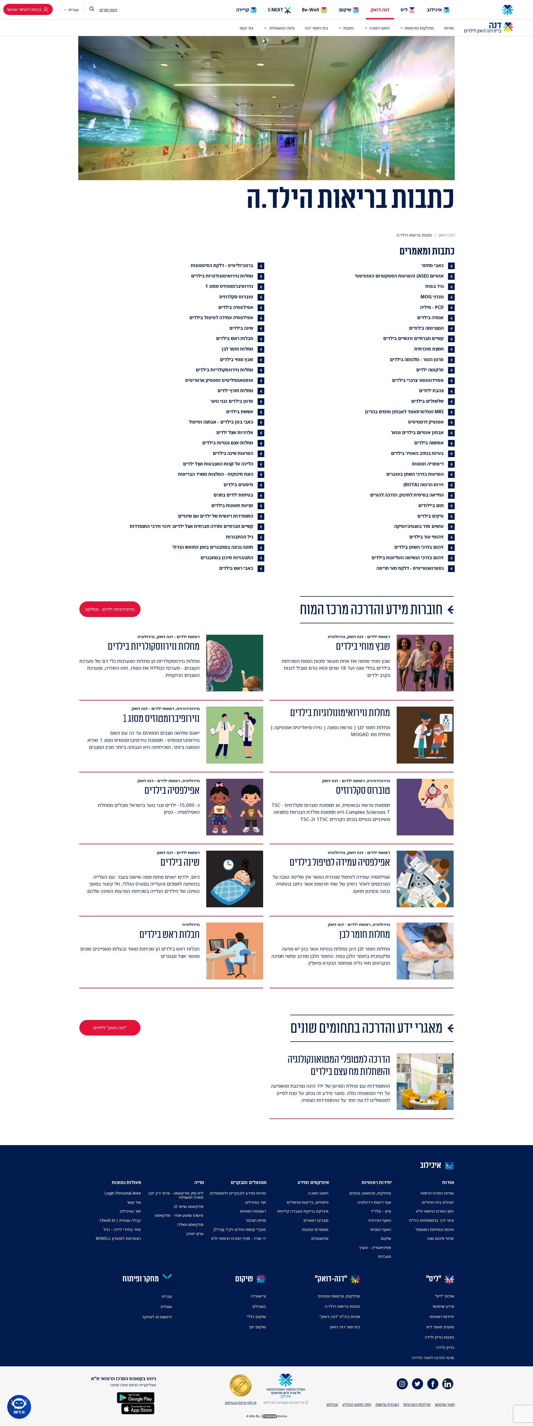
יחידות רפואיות (442, 1316)
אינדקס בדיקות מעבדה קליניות (302, 1211)
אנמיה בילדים (430, 317)
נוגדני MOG (432, 297)
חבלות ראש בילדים (234, 338)
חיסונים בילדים (238, 485)
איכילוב (435, 10)
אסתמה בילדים (429, 443)
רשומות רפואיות (253, 1211)
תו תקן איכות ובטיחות (241, 1402)
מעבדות (384, 1256)
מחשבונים (319, 1238)
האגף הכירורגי (379, 1220)
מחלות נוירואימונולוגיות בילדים (222, 276)
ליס (405, 10)
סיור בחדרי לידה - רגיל (122, 1229)
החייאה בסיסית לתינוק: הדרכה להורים (407, 495)
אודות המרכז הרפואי (437, 1193)
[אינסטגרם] (402, 1383)
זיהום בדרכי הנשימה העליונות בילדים (407, 558)
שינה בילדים (241, 328)
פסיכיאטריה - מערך (375, 1247)
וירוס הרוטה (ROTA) (423, 485)
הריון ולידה (445, 1347)
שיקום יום (257, 1326)
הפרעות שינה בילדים (233, 453)
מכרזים (332, 1404)
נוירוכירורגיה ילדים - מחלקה (110, 609)
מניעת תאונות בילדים (232, 505)
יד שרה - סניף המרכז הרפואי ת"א (238, 1238)
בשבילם (259, 1306)
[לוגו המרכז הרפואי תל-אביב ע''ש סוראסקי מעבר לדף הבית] (488, 10)
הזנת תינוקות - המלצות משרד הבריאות (215, 474)
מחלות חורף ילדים (235, 390)
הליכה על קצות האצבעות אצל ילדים (218, 464)
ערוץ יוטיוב (194, 1233)
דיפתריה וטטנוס (428, 464)
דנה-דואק (380, 10)
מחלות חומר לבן (237, 349)
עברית (73, 9)
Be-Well (311, 10)
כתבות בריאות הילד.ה (342, 1306)
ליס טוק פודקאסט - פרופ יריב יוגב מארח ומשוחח (175, 1195)
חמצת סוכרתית (429, 349)
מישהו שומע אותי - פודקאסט (179, 1215)
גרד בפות (434, 286)
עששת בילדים (239, 412)
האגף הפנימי (380, 1229)
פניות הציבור (256, 1220)
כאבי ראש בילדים (236, 568)
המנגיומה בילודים (426, 328)
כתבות (348, 28)
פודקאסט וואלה (190, 1224)
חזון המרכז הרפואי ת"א (435, 1211)
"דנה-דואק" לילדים (110, 1028)
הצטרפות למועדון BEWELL (118, 1238)
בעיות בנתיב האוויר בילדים (417, 453)
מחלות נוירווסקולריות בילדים (224, 370)
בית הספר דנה (316, 28)
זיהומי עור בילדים (426, 537)
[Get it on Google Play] (136, 1397)
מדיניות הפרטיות (417, 1404)
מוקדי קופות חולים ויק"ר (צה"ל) (239, 1229)
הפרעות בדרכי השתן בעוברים (415, 474)
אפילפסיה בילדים (235, 307)
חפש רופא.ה (318, 1193)
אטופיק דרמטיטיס (426, 422)
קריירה (243, 10)
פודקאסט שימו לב (188, 1206)
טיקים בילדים (430, 516)
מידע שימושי (443, 1306)
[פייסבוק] (432, 1383)
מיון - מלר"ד (381, 1211)
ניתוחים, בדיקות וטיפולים (307, 1202)
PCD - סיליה (432, 307)
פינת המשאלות (281, 28)
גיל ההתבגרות (239, 537)
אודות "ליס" (444, 1296)
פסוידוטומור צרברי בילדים (418, 380)
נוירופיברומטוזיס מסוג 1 (229, 286)
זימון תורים (108, 9)
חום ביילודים (431, 505)
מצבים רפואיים (315, 1220)
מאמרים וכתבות (315, 1229)
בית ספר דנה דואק (345, 1326)
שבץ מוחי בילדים (236, 359)
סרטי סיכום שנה (440, 1238)
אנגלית (166, 1306)
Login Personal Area (122, 1193)
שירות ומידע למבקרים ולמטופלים (238, 1193)
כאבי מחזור (432, 265)
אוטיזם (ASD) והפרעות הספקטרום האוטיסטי (399, 276)
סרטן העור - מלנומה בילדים (417, 359)
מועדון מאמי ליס (440, 1326)
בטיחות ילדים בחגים (233, 495)
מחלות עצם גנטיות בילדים (227, 443)
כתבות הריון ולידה (439, 1337)
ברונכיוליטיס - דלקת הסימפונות (222, 265)
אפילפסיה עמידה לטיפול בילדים (221, 317)
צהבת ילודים (431, 390)
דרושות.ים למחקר (157, 1316)
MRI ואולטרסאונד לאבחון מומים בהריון (404, 412)
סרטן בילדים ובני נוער (231, 401)
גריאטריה (258, 1296)
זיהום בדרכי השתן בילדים (419, 547)
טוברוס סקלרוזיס (236, 297)
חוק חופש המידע (357, 1404)
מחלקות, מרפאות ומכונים (339, 1296)
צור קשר (246, 28)
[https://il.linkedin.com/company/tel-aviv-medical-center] (447, 1383)
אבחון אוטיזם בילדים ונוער (417, 432)
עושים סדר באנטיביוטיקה (419, 526)
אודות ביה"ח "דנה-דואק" (340, 1316)
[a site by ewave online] (266, 1416)
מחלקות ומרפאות (419, 28)
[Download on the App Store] (138, 1408)
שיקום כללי (256, 1316)
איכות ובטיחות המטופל (435, 1229)
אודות (449, 28)
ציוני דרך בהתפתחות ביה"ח (431, 1220)
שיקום (345, 10)
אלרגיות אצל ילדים (234, 432)
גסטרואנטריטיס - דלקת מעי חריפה (410, 568)
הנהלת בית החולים (438, 1202)
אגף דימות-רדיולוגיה (374, 1202)
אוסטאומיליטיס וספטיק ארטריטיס (219, 380)
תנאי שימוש (445, 1404)
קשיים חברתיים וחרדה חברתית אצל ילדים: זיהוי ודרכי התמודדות (191, 526)
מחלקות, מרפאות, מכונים (370, 1193)
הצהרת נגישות (387, 1404)
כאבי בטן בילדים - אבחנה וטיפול (221, 422)
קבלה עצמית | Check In (120, 1220)
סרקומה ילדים (430, 370)
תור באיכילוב (255, 1202)
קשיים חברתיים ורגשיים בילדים (413, 338)
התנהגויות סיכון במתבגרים (226, 558)
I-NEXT (276, 10)
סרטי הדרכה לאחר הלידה (433, 1357)
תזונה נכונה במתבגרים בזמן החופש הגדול (212, 547)
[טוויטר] (417, 1383)
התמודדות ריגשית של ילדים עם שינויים (215, 516)
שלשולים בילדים (427, 401)
